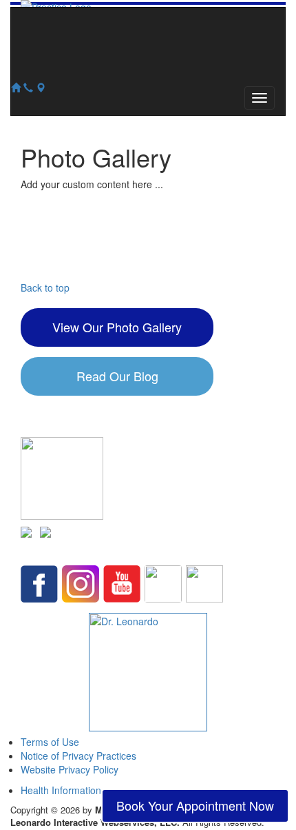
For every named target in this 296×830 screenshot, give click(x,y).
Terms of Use (50, 742)
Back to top (45, 287)
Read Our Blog (117, 376)
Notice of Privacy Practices (78, 755)
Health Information (61, 790)
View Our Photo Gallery (117, 327)
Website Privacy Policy (69, 769)
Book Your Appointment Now (195, 805)
